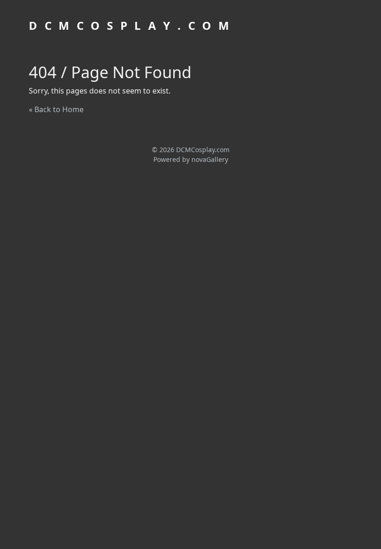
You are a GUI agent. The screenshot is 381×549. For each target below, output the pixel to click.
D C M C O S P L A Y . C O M (130, 25)
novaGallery (209, 159)
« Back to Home (56, 109)
